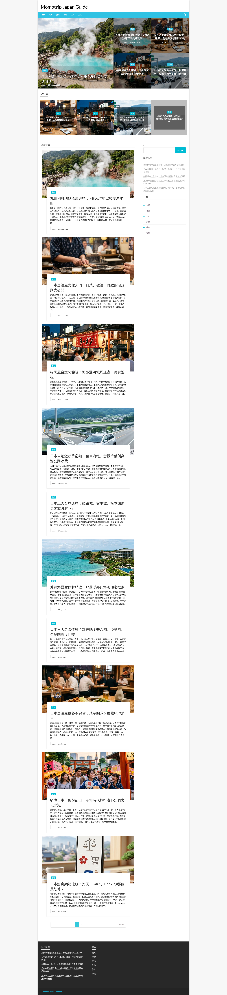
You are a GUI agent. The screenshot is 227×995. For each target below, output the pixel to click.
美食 (50, 15)
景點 (43, 15)
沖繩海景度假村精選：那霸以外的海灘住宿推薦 (87, 587)
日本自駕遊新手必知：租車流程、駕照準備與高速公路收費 (170, 72)
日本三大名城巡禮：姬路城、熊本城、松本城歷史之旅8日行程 (169, 119)
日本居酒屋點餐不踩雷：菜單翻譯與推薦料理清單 (87, 715)
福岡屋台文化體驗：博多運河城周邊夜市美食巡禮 (132, 72)
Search (146, 146)
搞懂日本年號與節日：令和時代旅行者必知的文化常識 (87, 802)
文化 (80, 15)
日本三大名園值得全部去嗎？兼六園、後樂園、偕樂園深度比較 (87, 631)
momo (44, 85)
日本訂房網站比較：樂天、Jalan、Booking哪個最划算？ (87, 886)
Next (121, 925)
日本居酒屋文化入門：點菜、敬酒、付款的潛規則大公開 (170, 36)
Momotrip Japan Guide (64, 7)
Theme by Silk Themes (51, 991)
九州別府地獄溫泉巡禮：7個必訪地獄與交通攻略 (74, 78)
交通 (58, 15)
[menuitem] (43, 15)
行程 (65, 15)
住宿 (72, 15)
